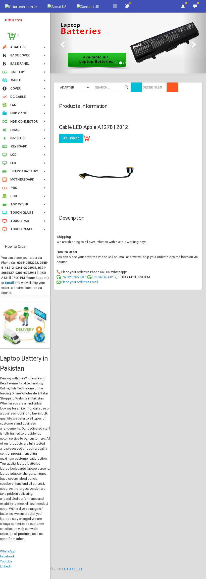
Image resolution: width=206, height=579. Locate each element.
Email (9, 283)
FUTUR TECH (72, 569)
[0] (18, 35)
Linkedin (6, 566)
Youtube (6, 561)
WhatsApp (7, 551)
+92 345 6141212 (104, 277)
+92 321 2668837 (73, 277)
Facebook (7, 556)
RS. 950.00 (71, 138)
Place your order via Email (79, 282)
